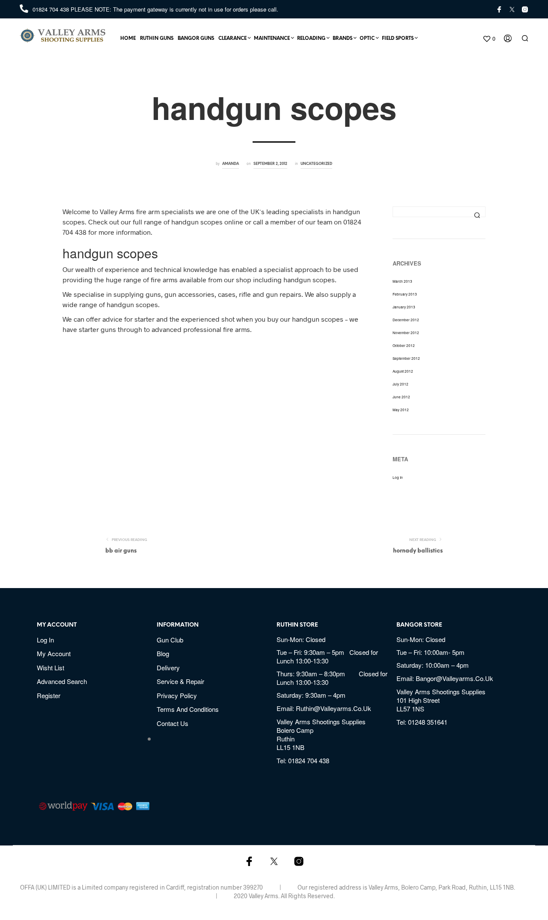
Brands (342, 38)
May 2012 (401, 409)
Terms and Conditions (188, 709)
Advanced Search (62, 681)
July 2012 (400, 384)
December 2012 (406, 319)
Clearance (232, 38)
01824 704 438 (52, 9)
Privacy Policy (177, 695)
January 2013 (404, 307)
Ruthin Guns (156, 38)
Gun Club (170, 639)
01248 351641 (427, 721)
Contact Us (172, 723)
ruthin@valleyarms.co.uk (333, 708)
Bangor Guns (196, 38)
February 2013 (405, 294)
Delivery (168, 667)
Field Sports (398, 38)
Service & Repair (180, 681)
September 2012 (406, 358)
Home (128, 38)
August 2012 (403, 371)
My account (54, 653)
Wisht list (50, 667)
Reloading (311, 38)
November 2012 (406, 332)
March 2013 (402, 281)
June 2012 (401, 396)
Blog (163, 653)
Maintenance (272, 38)
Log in (398, 477)
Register (48, 695)
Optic (367, 38)
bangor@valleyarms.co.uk (454, 678)
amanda (230, 164)
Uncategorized (316, 164)
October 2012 (404, 345)
